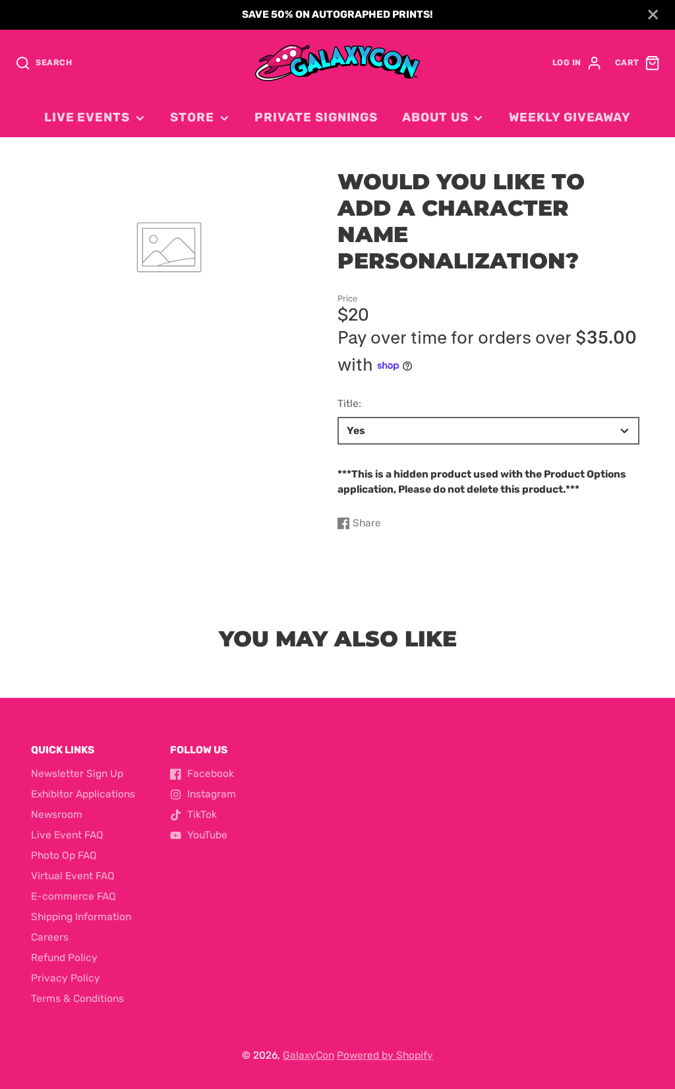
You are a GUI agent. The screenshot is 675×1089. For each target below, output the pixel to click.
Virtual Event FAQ (73, 876)
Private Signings (316, 117)
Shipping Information (81, 917)
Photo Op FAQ (64, 855)
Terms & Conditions (77, 999)
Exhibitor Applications (83, 794)
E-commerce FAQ (73, 896)
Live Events (87, 117)
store (192, 117)
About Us (435, 117)
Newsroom (56, 815)
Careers (50, 937)
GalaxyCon (308, 1055)
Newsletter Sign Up (77, 774)
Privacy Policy (65, 978)
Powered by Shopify (385, 1055)
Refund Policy (64, 958)
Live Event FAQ (67, 835)
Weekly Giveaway (570, 117)
